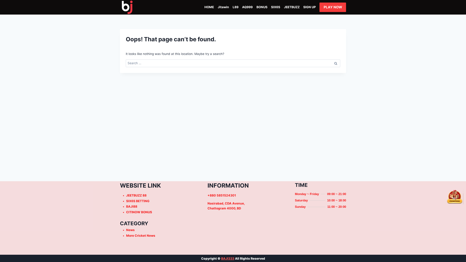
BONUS (261, 7)
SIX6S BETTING (137, 201)
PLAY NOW (333, 7)
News (130, 230)
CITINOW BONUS (139, 212)
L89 (235, 7)
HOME (209, 7)
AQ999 (247, 7)
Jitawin (223, 7)
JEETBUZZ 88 (136, 195)
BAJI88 (131, 206)
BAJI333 (227, 258)
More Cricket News (140, 235)
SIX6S (275, 7)
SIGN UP (309, 7)
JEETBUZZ (292, 7)
